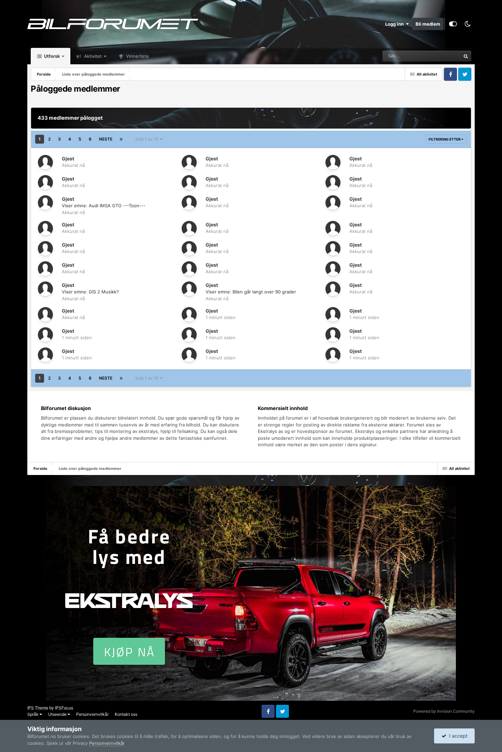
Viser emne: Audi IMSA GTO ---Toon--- (103, 205)
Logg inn (395, 24)
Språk (33, 714)
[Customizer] (453, 24)
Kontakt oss (126, 714)
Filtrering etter (445, 139)
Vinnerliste (137, 56)
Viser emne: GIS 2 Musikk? (90, 291)
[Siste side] (121, 139)
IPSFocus (64, 707)
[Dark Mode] (467, 24)
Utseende (58, 714)
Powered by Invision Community (444, 711)
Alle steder (441, 55)
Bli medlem (428, 24)
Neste (105, 139)
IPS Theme (37, 707)
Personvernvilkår (92, 714)
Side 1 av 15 (147, 139)
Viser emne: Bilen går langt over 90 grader (251, 291)
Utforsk (51, 56)
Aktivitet (92, 56)
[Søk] (465, 56)
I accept (457, 736)
